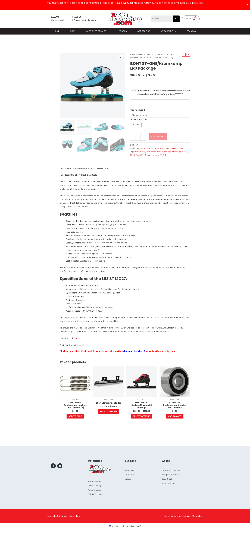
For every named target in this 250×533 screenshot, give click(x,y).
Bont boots (151, 152)
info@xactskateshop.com (84, 20)
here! (78, 338)
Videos (123, 31)
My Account (167, 31)
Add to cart (158, 136)
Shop (73, 31)
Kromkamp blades (179, 152)
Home (57, 31)
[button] (120, 57)
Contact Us (143, 31)
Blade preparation (139, 119)
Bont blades (140, 152)
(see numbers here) (134, 351)
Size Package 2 (137, 110)
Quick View (75, 394)
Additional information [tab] (83, 168)
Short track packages (160, 148)
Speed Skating (144, 54)
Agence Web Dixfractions (191, 516)
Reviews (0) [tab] (102, 168)
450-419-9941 (57, 20)
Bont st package (164, 152)
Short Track (157, 54)
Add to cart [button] (75, 416)
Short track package (149, 155)
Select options (108, 411)
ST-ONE (163, 155)
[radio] (133, 125)
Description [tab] (65, 168)
